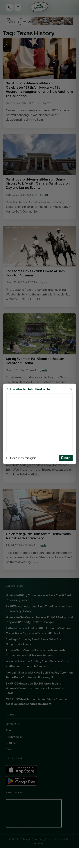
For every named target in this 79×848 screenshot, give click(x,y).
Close (65, 458)
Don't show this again (23, 458)
